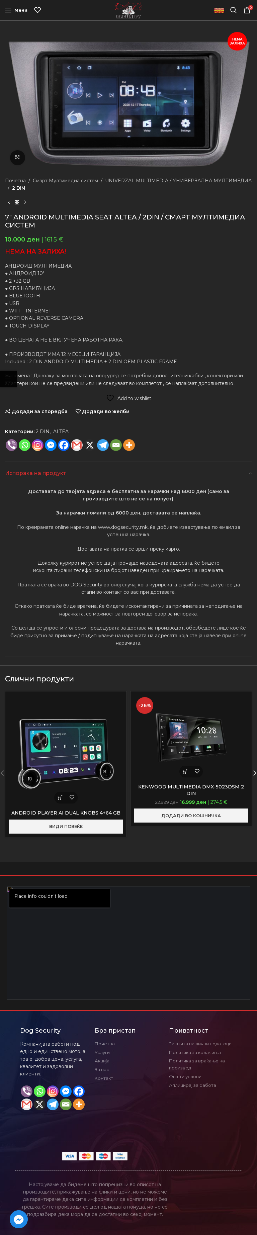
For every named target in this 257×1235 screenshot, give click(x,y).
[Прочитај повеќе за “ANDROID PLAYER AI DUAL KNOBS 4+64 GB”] (60, 797)
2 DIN (18, 188)
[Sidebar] (8, 379)
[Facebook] (64, 445)
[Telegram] (103, 445)
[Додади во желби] (72, 797)
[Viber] (11, 445)
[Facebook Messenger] (51, 445)
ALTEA (61, 432)
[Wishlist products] (37, 10)
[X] (90, 445)
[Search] (233, 10)
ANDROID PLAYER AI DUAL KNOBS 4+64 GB (65, 813)
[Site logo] (129, 10)
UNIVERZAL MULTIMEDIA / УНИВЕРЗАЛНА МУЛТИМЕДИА (178, 181)
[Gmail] (77, 445)
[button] (185, 771)
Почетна (15, 181)
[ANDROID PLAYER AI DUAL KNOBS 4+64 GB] (66, 751)
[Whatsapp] (24, 445)
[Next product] (25, 202)
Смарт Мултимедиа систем (65, 181)
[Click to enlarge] (17, 157)
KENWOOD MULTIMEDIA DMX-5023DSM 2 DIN (191, 790)
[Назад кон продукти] (17, 202)
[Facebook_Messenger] (19, 1219)
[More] (129, 445)
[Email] (116, 445)
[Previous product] (9, 202)
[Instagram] (38, 445)
